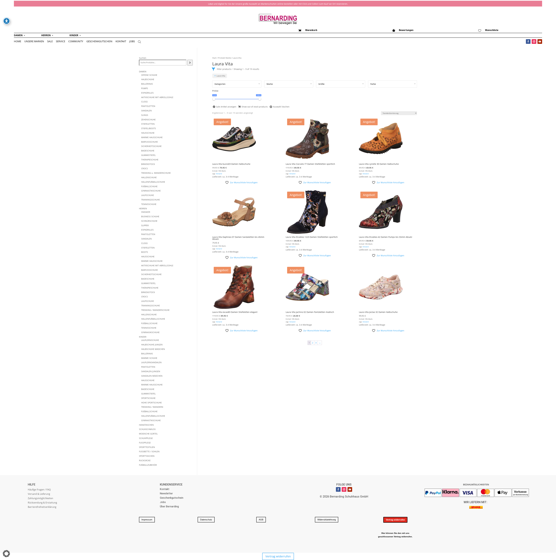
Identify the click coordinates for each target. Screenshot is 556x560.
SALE (50, 41)
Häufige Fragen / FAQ (39, 490)
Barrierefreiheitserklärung (42, 507)
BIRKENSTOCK (148, 164)
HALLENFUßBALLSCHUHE (153, 181)
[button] (6, 553)
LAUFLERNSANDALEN (151, 362)
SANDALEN (146, 110)
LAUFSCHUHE (147, 195)
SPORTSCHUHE (148, 398)
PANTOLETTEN (148, 106)
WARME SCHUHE (149, 358)
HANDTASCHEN (146, 424)
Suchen (142, 58)
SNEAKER (145, 212)
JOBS (132, 41)
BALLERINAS (147, 83)
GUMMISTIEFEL (148, 155)
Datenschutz (206, 519)
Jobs (163, 502)
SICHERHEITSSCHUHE (151, 146)
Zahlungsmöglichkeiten (40, 498)
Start (214, 58)
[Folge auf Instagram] (534, 41)
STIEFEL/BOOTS (148, 128)
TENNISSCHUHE (148, 204)
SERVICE (60, 41)
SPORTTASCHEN (146, 456)
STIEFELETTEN (148, 123)
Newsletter (166, 493)
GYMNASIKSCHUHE (150, 332)
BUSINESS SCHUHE (150, 216)
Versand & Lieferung (39, 494)
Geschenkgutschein (171, 498)
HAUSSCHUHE (147, 132)
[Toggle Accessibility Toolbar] (6, 21)
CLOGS (144, 101)
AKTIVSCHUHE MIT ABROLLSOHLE (157, 97)
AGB (261, 519)
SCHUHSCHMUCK (147, 429)
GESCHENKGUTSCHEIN (99, 41)
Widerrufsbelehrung (326, 519)
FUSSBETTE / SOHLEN (149, 451)
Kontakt (164, 489)
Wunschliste (491, 30)
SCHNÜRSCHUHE (149, 221)
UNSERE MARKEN (34, 41)
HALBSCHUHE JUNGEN (152, 344)
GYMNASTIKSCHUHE (151, 190)
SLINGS (144, 115)
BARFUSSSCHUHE (149, 141)
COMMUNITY (75, 41)
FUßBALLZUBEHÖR (148, 465)
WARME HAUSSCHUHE (152, 137)
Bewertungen (406, 30)
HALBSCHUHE (147, 79)
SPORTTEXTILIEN (147, 447)
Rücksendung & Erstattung (42, 503)
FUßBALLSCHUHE (149, 186)
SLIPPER (145, 225)
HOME (17, 41)
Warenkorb (311, 30)
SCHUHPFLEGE (146, 438)
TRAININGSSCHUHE (150, 199)
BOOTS (144, 252)
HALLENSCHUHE (149, 177)
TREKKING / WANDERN (152, 407)
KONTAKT (121, 41)
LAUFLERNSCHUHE (150, 340)
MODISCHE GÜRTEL (148, 433)
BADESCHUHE (147, 150)
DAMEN (18, 35)
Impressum (146, 519)
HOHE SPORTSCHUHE (151, 402)
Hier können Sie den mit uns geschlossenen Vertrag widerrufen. (395, 535)
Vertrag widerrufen (395, 519)
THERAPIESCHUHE (149, 159)
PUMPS (144, 88)
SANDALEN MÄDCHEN (151, 375)
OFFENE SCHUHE (149, 75)
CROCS (144, 168)
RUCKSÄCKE (145, 460)
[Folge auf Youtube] (539, 41)
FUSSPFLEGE (145, 442)
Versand (219, 174)
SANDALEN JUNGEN (150, 371)
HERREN (46, 35)
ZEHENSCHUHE (148, 119)
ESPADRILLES (147, 92)
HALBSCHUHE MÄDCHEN (153, 349)
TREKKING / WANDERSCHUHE (155, 310)
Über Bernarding (169, 506)
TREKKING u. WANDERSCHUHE (156, 173)
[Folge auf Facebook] (528, 41)
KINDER (74, 35)
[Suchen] (190, 63)
